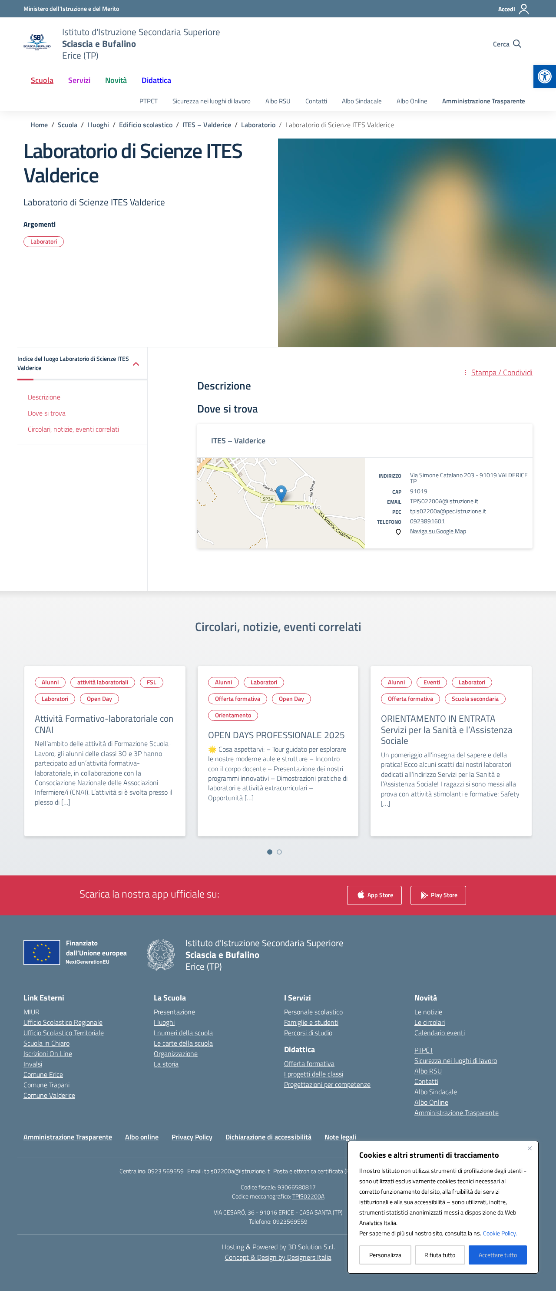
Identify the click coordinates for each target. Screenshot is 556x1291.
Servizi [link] (79, 80)
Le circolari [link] (429, 1022)
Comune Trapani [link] (46, 1085)
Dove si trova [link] (47, 413)
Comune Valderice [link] (49, 1095)
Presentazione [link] (174, 1012)
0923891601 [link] (427, 520)
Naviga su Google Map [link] (438, 530)
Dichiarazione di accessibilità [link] (268, 1137)
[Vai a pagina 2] (279, 852)
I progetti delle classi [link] (313, 1074)
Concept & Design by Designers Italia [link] (278, 1257)
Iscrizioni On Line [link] (47, 1053)
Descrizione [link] (44, 397)
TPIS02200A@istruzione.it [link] (444, 500)
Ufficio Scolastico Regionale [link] (63, 1022)
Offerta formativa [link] (237, 698)
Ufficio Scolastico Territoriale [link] (63, 1032)
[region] (443, 1207)
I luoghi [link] (164, 1022)
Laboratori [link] (43, 241)
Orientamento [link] (233, 715)
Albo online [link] (142, 1137)
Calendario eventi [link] (439, 1032)
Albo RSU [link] (278, 101)
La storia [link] (166, 1064)
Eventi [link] (432, 682)
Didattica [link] (156, 80)
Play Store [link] (443, 894)
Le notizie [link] (428, 1012)
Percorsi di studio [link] (308, 1032)
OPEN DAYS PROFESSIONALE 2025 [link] (276, 735)
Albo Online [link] (412, 101)
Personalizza (385, 1254)
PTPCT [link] (148, 101)
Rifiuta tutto (439, 1254)
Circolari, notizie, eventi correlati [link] (73, 429)
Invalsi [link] (32, 1064)
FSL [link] (151, 682)
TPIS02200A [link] (308, 1196)
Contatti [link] (316, 101)
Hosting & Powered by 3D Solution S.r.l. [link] (278, 1246)
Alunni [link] (50, 682)
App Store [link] (379, 894)
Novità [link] (116, 80)
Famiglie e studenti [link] (311, 1022)
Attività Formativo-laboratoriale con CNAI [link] (104, 723)
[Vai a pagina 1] (269, 852)
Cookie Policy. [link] (500, 1233)
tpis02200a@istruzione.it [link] (237, 1170)
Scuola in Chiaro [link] (46, 1043)
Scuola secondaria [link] (475, 698)
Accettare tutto (498, 1254)
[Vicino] (529, 1148)
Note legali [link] (340, 1137)
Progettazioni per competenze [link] (327, 1084)
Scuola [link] (42, 80)
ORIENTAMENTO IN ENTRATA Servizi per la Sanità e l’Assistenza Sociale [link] (447, 729)
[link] (544, 76)
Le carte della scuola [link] (183, 1043)
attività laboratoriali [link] (102, 682)
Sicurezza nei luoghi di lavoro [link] (211, 101)
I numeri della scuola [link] (183, 1032)
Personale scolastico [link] (313, 1012)
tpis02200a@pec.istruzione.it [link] (448, 510)
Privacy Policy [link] (192, 1137)
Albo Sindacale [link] (362, 101)
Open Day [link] (99, 698)
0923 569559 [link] (166, 1170)
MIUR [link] (31, 1012)
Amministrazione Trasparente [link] (483, 101)
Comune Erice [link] (43, 1074)
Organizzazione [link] (176, 1053)
